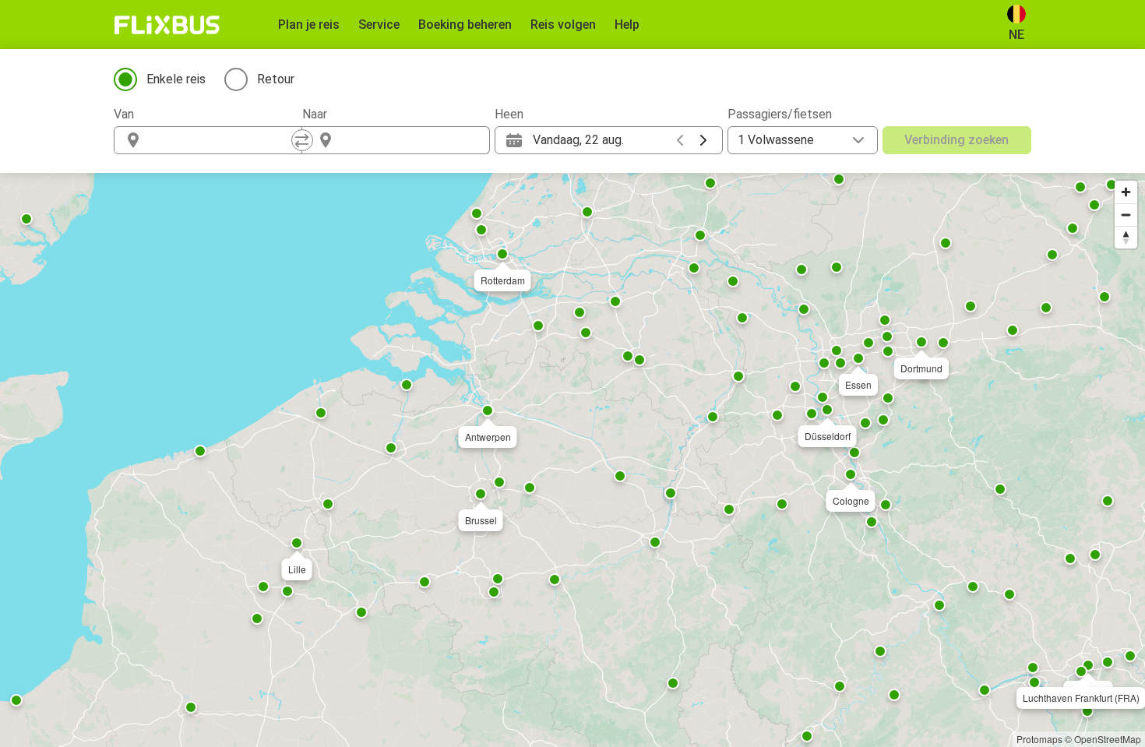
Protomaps (1039, 738)
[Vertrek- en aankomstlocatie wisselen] (302, 140)
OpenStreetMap (1107, 738)
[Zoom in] (1126, 192)
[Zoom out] (1126, 214)
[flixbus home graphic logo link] (167, 25)
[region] (572, 460)
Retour (275, 79)
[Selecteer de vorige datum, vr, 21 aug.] (680, 140)
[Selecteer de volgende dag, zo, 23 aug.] (703, 140)
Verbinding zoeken (956, 139)
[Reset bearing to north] (1126, 237)
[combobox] (222, 140)
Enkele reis (176, 79)
